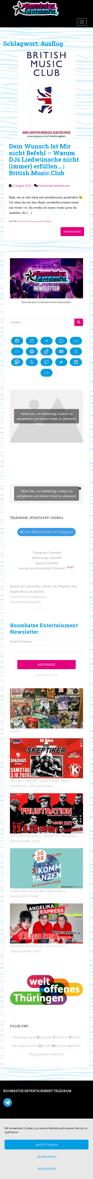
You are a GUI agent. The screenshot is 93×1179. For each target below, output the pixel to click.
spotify (46, 1046)
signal (32, 1037)
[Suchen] (78, 322)
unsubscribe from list (46, 675)
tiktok (34, 1046)
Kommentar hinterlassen (53, 186)
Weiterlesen (72, 231)
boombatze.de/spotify (25, 602)
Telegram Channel (46, 552)
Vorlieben (47, 1168)
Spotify (38, 591)
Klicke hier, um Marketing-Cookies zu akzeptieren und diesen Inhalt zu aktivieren (46, 416)
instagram (22, 1046)
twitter (76, 1037)
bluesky (43, 1054)
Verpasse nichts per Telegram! (33, 1102)
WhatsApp (20, 1037)
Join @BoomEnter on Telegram (48, 532)
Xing (34, 1054)
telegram (46, 1037)
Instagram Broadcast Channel (42, 568)
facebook (61, 1037)
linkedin (75, 1046)
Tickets (15, 731)
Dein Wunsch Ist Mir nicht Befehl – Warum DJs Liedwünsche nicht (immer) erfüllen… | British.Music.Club (44, 159)
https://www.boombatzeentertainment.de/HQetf (34, 221)
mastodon (57, 1054)
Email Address (21, 641)
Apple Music (19, 591)
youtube (61, 1046)
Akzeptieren (47, 1144)
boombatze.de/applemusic (28, 597)
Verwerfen (46, 1156)
